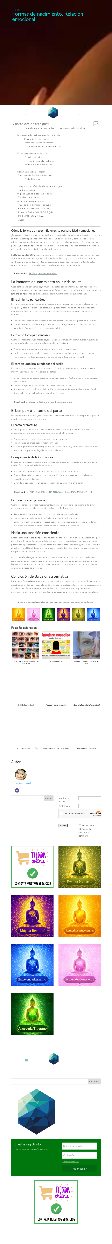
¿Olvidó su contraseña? (70, 1161)
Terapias (16, 9)
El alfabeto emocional (28, 197)
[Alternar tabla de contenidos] (94, 123)
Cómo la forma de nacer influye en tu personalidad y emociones (55, 127)
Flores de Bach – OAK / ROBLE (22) (35, 212)
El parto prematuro (33, 157)
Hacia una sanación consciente (32, 171)
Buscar (48, 798)
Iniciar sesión (79, 1168)
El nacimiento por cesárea (36, 138)
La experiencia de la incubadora (40, 160)
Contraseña (64, 806)
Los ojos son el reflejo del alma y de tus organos (40, 186)
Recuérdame (88, 825)
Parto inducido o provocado (38, 164)
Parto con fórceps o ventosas (39, 142)
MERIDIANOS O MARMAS (31, 215)
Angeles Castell (46, 1234)
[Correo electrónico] (17, 790)
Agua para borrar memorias (30, 201)
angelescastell (23, 783)
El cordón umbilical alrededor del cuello (43, 146)
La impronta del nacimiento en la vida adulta (38, 135)
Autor (21, 219)
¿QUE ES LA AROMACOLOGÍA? (33, 208)
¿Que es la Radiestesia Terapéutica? (35, 204)
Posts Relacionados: (34, 179)
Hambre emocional (27, 189)
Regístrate (83, 835)
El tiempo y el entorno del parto (32, 153)
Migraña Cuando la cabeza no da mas (35, 193)
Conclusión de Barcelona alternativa (35, 175)
